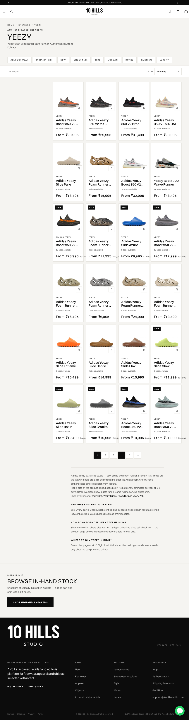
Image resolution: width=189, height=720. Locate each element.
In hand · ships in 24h (87, 697)
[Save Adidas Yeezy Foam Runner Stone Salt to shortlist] (79, 289)
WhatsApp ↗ (36, 687)
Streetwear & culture (126, 676)
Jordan (113, 60)
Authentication (160, 676)
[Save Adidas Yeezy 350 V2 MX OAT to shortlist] (177, 108)
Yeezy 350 (97, 495)
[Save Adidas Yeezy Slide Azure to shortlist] (144, 229)
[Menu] (4, 11)
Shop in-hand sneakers (30, 602)
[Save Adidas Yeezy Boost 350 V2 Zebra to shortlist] (144, 168)
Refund (10, 714)
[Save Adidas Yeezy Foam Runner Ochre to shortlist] (111, 168)
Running (146, 60)
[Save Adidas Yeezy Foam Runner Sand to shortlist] (177, 289)
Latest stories (121, 669)
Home (10, 25)
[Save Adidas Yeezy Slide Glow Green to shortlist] (177, 350)
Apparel (79, 683)
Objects (79, 690)
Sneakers (24, 25)
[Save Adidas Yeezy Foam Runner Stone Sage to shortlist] (144, 289)
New (63, 60)
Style (116, 683)
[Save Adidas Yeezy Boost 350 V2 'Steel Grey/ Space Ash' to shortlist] (177, 229)
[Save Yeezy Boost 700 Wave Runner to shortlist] (177, 168)
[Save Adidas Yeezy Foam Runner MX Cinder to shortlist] (111, 229)
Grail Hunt (158, 690)
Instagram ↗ (15, 687)
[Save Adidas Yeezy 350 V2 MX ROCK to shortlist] (111, 108)
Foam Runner (125, 495)
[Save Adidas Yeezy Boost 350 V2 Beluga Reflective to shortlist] (79, 108)
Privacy (31, 714)
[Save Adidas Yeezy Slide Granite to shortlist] (111, 411)
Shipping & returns (163, 683)
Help (155, 669)
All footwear (19, 60)
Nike (97, 60)
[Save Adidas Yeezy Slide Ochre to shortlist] (111, 350)
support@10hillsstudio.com (168, 697)
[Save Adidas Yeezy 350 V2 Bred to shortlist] (144, 108)
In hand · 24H (44, 60)
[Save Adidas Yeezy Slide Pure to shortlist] (79, 168)
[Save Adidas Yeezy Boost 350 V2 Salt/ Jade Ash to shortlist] (177, 411)
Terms (41, 714)
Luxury (164, 60)
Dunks (130, 60)
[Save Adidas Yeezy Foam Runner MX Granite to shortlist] (111, 289)
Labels (117, 697)
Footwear (80, 676)
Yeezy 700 (138, 495)
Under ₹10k (80, 60)
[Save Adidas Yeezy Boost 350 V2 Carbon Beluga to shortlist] (79, 229)
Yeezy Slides (110, 495)
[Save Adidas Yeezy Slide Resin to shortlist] (79, 411)
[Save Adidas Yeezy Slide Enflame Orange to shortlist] (79, 350)
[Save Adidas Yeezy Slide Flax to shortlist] (144, 350)
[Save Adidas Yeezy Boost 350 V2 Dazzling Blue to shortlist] (144, 411)
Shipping (21, 714)
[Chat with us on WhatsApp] (180, 711)
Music (117, 690)
